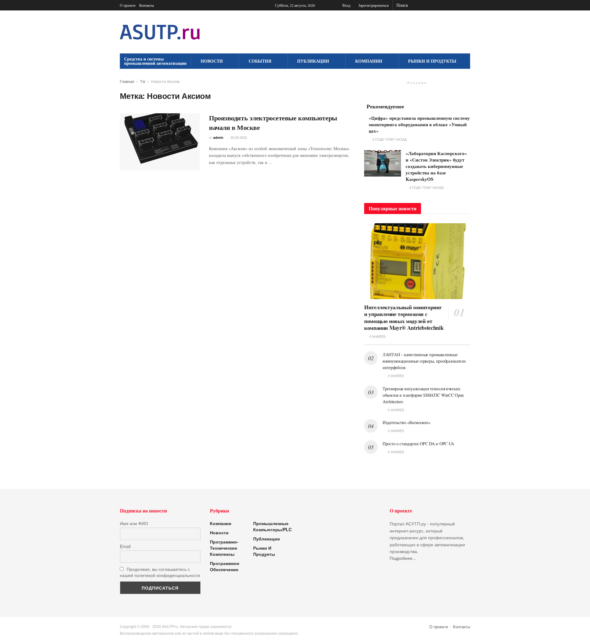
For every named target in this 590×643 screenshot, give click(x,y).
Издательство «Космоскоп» (406, 422)
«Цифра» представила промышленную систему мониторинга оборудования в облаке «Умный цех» (419, 124)
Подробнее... (403, 558)
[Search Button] (466, 5)
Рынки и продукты (432, 61)
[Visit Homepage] (160, 32)
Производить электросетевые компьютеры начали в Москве (273, 122)
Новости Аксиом (165, 81)
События (260, 61)
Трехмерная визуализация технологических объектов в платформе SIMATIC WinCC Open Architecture (423, 395)
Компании (368, 61)
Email (125, 546)
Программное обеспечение (224, 566)
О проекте (128, 5)
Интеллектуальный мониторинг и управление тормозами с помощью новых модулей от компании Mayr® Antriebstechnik (403, 317)
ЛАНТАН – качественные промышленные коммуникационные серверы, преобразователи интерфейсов (424, 361)
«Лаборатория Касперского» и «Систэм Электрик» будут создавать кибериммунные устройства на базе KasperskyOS (436, 166)
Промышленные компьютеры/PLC (272, 526)
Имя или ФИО (134, 523)
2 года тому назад (389, 139)
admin (218, 137)
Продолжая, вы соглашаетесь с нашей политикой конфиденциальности (160, 572)
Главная (127, 81)
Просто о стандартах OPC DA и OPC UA (418, 443)
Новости (212, 61)
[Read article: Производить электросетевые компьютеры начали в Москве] (160, 141)
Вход (345, 5)
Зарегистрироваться (373, 5)
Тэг (142, 81)
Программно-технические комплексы (224, 548)
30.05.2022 (238, 137)
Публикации (313, 61)
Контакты (146, 5)
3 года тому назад (425, 187)
